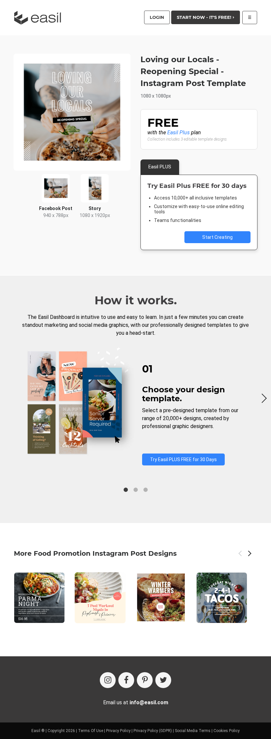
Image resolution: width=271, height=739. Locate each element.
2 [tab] (135, 490)
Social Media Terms (193, 730)
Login (157, 17)
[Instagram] (108, 680)
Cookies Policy (226, 730)
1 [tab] (125, 490)
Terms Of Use (90, 730)
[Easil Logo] (39, 18)
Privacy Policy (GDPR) (153, 730)
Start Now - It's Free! (205, 17)
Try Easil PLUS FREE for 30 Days (183, 459)
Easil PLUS (159, 167)
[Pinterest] (145, 680)
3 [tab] (145, 490)
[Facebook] (126, 680)
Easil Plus (178, 132)
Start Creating (217, 237)
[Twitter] (163, 680)
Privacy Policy (118, 730)
